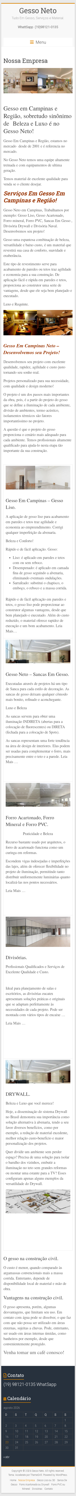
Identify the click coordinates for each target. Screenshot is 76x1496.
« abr (6, 1457)
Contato (48, 1488)
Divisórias (37, 1488)
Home (13, 1480)
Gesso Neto (38, 10)
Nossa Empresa (26, 1480)
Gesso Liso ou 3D (46, 1480)
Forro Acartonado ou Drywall (34, 1484)
